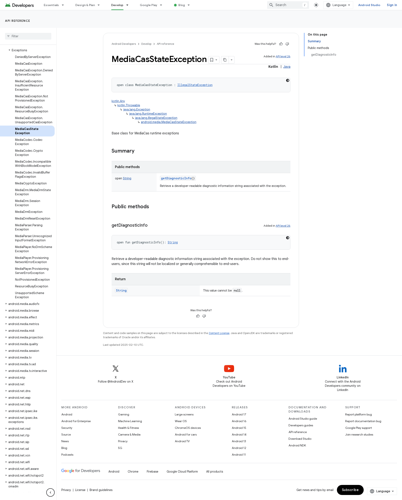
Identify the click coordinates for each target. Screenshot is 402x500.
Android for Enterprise (76, 421)
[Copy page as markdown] (225, 59)
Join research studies (359, 434)
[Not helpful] (287, 44)
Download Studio (300, 439)
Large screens (184, 414)
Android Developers (124, 44)
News (65, 441)
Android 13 (239, 441)
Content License (219, 333)
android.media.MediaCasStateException (168, 122)
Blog (181, 5)
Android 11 (239, 454)
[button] (27, 50)
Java (286, 67)
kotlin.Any (118, 101)
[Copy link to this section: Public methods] (153, 207)
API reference (17, 21)
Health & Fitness (128, 428)
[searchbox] (28, 36)
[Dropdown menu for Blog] (190, 5)
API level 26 (283, 56)
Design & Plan (85, 5)
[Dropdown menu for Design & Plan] (100, 5)
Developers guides (301, 425)
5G (120, 448)
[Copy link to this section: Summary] (138, 151)
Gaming (123, 414)
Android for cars (186, 434)
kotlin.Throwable (128, 105)
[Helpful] (281, 44)
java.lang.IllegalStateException (156, 118)
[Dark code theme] (287, 80)
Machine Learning (130, 421)
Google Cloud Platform (182, 471)
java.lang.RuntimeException (148, 114)
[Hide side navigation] (50, 492)
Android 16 (239, 421)
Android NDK (297, 445)
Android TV (182, 441)
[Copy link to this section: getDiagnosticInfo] (152, 225)
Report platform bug (358, 414)
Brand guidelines (101, 490)
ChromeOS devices (188, 428)
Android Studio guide (303, 418)
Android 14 (239, 434)
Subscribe (350, 490)
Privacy (123, 441)
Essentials (51, 5)
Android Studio (369, 5)
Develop (117, 5)
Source (66, 434)
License (80, 490)
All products (214, 471)
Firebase (152, 471)
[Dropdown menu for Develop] (129, 5)
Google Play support (358, 428)
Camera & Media (129, 434)
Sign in (392, 5)
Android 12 (239, 448)
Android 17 (239, 414)
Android (66, 414)
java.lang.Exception (136, 109)
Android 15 (239, 428)
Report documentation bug (363, 421)
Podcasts (67, 454)
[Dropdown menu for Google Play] (163, 5)
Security (66, 428)
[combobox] (288, 5)
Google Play (148, 5)
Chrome (133, 471)
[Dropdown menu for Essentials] (64, 5)
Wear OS (181, 421)
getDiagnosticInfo (176, 178)
